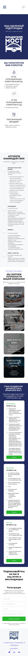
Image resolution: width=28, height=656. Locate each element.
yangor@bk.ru (14, 648)
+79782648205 (13, 645)
